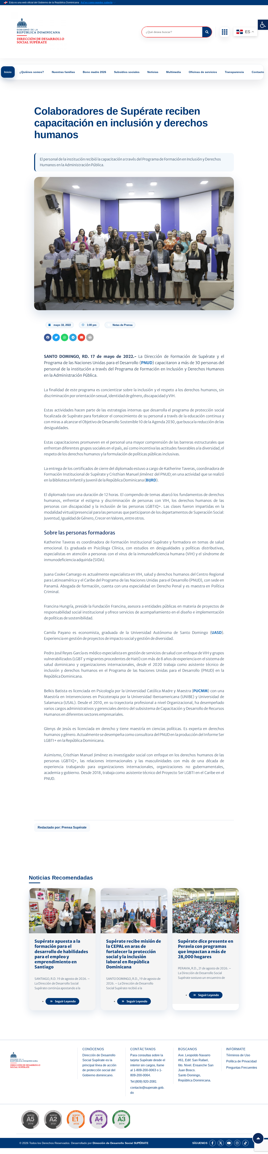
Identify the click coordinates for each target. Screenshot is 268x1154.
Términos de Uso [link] (238, 1055)
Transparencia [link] (234, 72)
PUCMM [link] (200, 691)
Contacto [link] (258, 72)
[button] (224, 32)
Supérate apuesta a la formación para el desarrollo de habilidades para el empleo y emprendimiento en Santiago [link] (61, 954)
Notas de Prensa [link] (122, 325)
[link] (263, 25)
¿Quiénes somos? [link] (31, 72)
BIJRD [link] (151, 480)
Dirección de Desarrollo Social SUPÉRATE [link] (120, 1143)
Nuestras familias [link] (63, 72)
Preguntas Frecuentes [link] (241, 1067)
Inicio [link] (8, 72)
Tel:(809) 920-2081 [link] (143, 1081)
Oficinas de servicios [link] (203, 72)
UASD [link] (216, 632)
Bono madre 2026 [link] (94, 72)
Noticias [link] (152, 72)
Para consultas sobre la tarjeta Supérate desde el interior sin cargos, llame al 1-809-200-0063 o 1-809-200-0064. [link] (147, 1065)
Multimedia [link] (173, 72)
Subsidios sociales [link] (126, 72)
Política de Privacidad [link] (241, 1061)
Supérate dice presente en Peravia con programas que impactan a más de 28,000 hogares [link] (205, 949)
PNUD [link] (146, 362)
